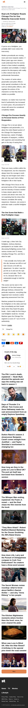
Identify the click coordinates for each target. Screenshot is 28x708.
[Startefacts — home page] (4, 2)
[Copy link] (3, 346)
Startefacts (4, 6)
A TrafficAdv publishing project (18, 705)
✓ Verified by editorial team (8, 21)
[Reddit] (12, 343)
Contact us (16, 699)
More (14, 671)
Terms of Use (20, 696)
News (4, 688)
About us (11, 699)
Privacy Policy (5, 696)
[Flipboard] (21, 343)
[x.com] (8, 343)
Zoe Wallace (10, 26)
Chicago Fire (9, 329)
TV (3, 329)
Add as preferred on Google (9, 23)
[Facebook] (3, 343)
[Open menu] (24, 2)
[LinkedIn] (16, 343)
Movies (15, 688)
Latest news (10, 6)
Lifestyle (5, 693)
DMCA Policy (5, 699)
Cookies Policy (12, 696)
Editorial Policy (12, 701)
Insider (9, 325)
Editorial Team (5, 701)
